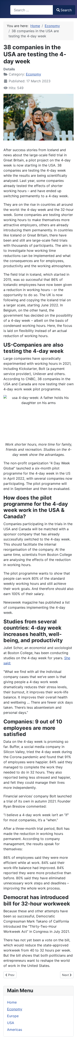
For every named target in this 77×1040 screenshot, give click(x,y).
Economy (33, 74)
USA (10, 1023)
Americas (14, 1029)
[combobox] (31, 10)
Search (66, 10)
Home (12, 1002)
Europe (13, 1016)
